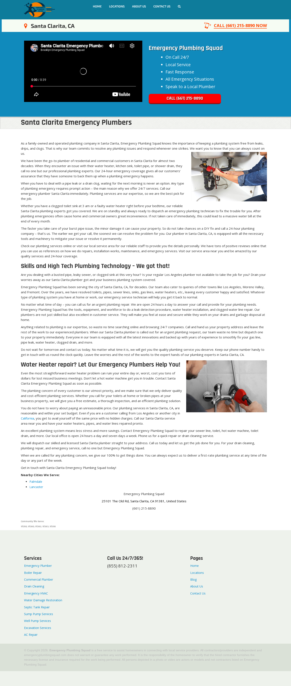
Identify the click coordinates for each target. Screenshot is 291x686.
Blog (193, 579)
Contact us (161, 6)
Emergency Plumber (38, 566)
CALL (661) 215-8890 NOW (240, 25)
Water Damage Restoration (43, 600)
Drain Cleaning (34, 586)
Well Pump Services (37, 621)
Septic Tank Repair (37, 607)
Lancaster (36, 487)
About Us (139, 6)
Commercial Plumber (38, 579)
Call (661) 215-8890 (185, 98)
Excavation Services (37, 628)
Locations (117, 6)
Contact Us (198, 593)
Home (97, 6)
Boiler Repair (33, 573)
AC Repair (30, 635)
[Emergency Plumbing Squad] (39, 9)
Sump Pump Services (38, 614)
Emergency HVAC (36, 593)
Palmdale (35, 482)
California (27, 418)
